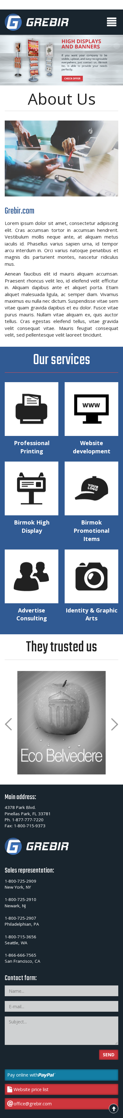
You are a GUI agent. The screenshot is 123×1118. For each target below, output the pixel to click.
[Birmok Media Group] (37, 21)
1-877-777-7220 (28, 820)
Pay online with (22, 1075)
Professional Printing (32, 447)
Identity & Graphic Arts (91, 614)
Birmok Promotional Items (91, 530)
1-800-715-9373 (29, 826)
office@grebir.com (33, 1104)
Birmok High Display (32, 526)
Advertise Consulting (31, 614)
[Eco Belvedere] (61, 722)
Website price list (31, 1089)
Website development (91, 447)
